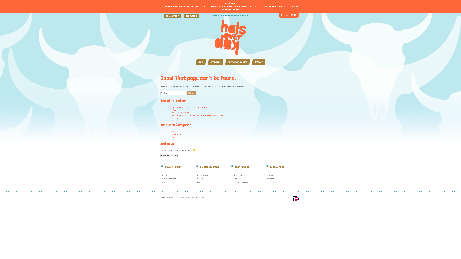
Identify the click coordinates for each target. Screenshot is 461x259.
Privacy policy (200, 197)
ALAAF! (174, 110)
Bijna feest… (176, 118)
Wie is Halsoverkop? (170, 179)
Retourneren (203, 175)
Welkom (174, 134)
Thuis (173, 137)
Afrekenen (191, 16)
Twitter (270, 179)
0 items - (288, 15)
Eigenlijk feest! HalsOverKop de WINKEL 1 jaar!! (192, 107)
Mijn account (172, 16)
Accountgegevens (240, 183)
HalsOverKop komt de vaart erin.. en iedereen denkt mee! (197, 115)
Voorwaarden (203, 183)
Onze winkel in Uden (238, 62)
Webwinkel (215, 62)
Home (200, 62)
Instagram (271, 175)
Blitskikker (180, 197)
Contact (258, 62)
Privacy (200, 179)
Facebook (271, 183)
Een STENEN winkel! (180, 113)
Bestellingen (237, 179)
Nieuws (174, 131)
